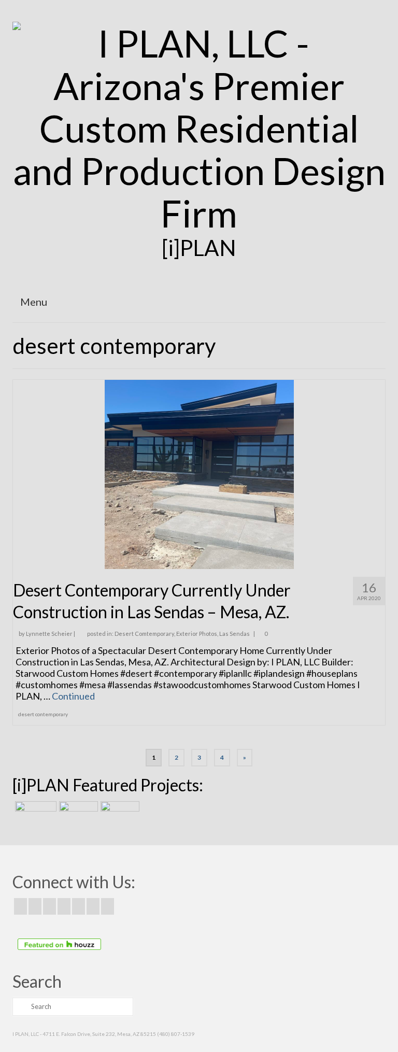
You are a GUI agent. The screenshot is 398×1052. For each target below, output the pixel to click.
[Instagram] (49, 906)
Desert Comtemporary (144, 633)
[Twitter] (35, 906)
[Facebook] (20, 906)
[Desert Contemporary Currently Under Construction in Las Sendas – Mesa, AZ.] (199, 473)
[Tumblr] (107, 906)
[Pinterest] (78, 906)
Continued (73, 696)
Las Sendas (234, 633)
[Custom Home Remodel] (77, 814)
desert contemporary (43, 714)
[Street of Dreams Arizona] (118, 814)
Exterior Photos (196, 633)
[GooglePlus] (64, 906)
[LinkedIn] (93, 906)
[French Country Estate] (34, 814)
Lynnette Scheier (49, 633)
